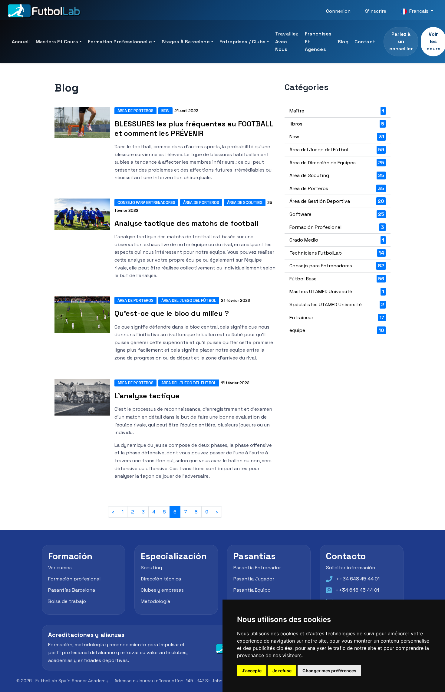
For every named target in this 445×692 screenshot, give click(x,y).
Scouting (151, 568)
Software (336, 214)
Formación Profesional (336, 227)
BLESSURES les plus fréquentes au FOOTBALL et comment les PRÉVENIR (193, 128)
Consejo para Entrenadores (146, 202)
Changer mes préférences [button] (329, 670)
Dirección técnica (161, 579)
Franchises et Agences (318, 41)
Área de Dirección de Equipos (336, 162)
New (165, 110)
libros (336, 124)
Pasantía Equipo (252, 590)
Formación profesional (74, 579)
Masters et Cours (57, 41)
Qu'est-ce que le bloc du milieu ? (171, 313)
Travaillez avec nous (287, 41)
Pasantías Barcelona (71, 590)
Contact (364, 41)
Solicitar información (350, 568)
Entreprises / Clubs (242, 41)
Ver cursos (60, 568)
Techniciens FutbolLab (336, 253)
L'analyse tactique (147, 395)
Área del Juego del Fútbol (188, 300)
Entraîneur (336, 317)
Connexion (338, 11)
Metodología (155, 601)
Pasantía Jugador (253, 579)
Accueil (21, 41)
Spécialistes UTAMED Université (336, 304)
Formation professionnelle (120, 41)
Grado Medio (336, 240)
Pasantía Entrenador (257, 568)
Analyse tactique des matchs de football (186, 223)
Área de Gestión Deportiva (336, 201)
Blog (343, 41)
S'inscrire (375, 11)
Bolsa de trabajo (67, 601)
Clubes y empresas (162, 590)
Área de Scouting (244, 202)
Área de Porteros (135, 110)
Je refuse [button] (282, 670)
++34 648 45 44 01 (358, 579)
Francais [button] (419, 11)
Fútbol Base (336, 279)
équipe (336, 330)
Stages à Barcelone (186, 41)
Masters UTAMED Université (336, 291)
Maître (336, 111)
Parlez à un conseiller (401, 41)
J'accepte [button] (252, 670)
